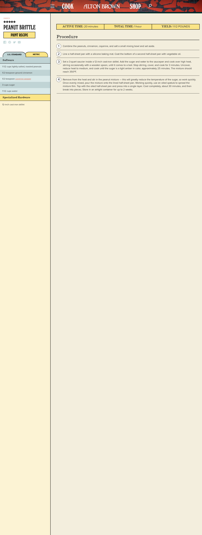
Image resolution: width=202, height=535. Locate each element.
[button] (4, 21)
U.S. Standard (14, 54)
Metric (36, 54)
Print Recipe (19, 35)
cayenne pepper (23, 78)
